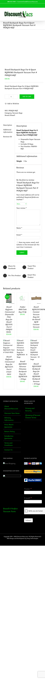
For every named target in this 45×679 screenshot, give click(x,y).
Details (9, 302)
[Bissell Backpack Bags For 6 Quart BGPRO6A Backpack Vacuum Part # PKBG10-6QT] (22, 47)
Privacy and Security (29, 409)
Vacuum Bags (17, 113)
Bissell (12, 115)
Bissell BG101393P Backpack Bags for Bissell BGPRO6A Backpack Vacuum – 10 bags (36, 374)
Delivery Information (9, 419)
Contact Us (8, 450)
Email (19, 235)
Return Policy (9, 431)
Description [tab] (7, 125)
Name (19, 228)
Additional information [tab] (7, 131)
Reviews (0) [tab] (7, 137)
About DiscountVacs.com (11, 407)
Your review (21, 208)
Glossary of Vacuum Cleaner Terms (32, 416)
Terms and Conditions (8, 444)
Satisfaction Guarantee (8, 437)
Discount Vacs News (11, 413)
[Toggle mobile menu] (41, 11)
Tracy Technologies (32, 538)
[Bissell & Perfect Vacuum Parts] (12, 489)
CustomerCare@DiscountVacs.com (27, 2)
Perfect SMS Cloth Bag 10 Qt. (22, 309)
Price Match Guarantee (9, 426)
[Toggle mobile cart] (37, 11)
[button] (12, 103)
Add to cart (27, 96)
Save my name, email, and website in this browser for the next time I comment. (27, 244)
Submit (28, 520)
